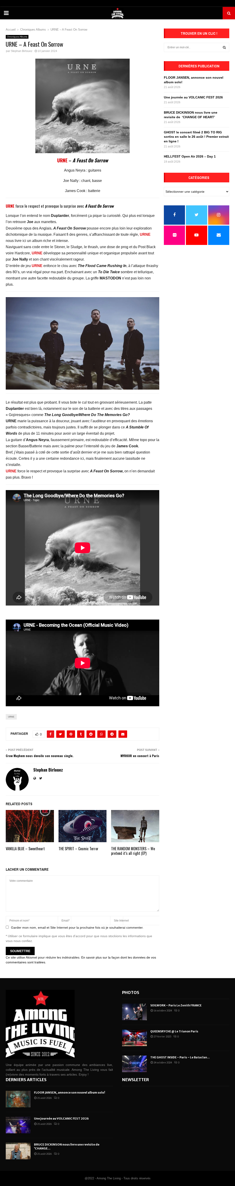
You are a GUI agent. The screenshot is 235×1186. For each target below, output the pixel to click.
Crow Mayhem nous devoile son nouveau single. (39, 755)
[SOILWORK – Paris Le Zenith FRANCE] (134, 1012)
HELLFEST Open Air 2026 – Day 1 (190, 156)
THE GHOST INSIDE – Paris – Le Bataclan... (180, 1057)
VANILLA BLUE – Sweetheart (25, 848)
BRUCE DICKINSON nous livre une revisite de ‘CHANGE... (67, 1146)
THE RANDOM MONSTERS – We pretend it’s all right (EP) (133, 851)
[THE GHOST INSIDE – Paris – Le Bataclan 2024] (134, 1064)
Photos (130, 992)
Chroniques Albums (17, 36)
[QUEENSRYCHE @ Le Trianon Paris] (134, 1038)
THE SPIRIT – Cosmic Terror (78, 848)
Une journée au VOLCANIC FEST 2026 (193, 97)
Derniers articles (26, 1079)
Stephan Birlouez (21, 51)
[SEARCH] (224, 47)
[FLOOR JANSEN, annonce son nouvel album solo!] (18, 1099)
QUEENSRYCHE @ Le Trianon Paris (174, 1031)
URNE (62, 160)
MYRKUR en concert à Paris (139, 755)
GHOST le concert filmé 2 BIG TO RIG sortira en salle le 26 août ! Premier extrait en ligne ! (196, 136)
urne (11, 716)
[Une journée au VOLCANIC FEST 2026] (18, 1125)
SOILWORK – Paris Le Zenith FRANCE (175, 1005)
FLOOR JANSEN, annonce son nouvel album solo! (69, 1092)
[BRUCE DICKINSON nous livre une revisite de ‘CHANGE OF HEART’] (18, 1151)
